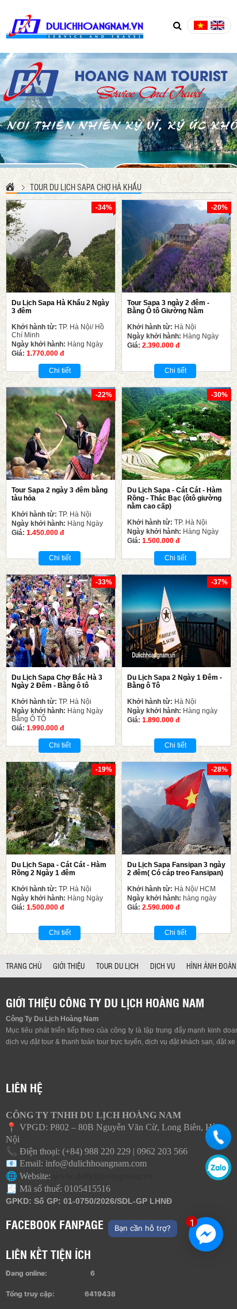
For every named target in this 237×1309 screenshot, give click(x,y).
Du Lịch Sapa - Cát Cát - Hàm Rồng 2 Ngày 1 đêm (59, 869)
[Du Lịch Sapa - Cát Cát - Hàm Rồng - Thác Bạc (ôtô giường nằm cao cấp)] (176, 433)
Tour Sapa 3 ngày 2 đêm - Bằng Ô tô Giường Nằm (168, 307)
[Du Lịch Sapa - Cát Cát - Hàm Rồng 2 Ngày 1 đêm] (60, 808)
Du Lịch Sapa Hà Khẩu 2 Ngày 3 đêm (60, 307)
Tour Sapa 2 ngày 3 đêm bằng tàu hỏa (60, 494)
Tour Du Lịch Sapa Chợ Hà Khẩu (86, 187)
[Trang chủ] (11, 186)
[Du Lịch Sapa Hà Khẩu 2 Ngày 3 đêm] (60, 246)
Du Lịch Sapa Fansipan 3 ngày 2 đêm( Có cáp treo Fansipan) (176, 869)
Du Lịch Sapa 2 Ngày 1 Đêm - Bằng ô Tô (174, 681)
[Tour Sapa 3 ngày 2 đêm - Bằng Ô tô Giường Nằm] (176, 246)
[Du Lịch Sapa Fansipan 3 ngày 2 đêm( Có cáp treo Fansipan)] (176, 808)
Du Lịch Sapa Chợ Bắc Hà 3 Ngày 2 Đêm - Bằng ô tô (57, 681)
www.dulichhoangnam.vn (103, 1176)
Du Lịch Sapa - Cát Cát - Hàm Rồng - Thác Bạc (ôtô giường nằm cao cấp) (174, 498)
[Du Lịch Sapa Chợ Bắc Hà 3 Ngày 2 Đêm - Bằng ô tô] (60, 621)
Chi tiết (60, 371)
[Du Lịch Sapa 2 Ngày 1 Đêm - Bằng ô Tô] (176, 621)
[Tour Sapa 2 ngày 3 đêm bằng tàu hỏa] (60, 433)
